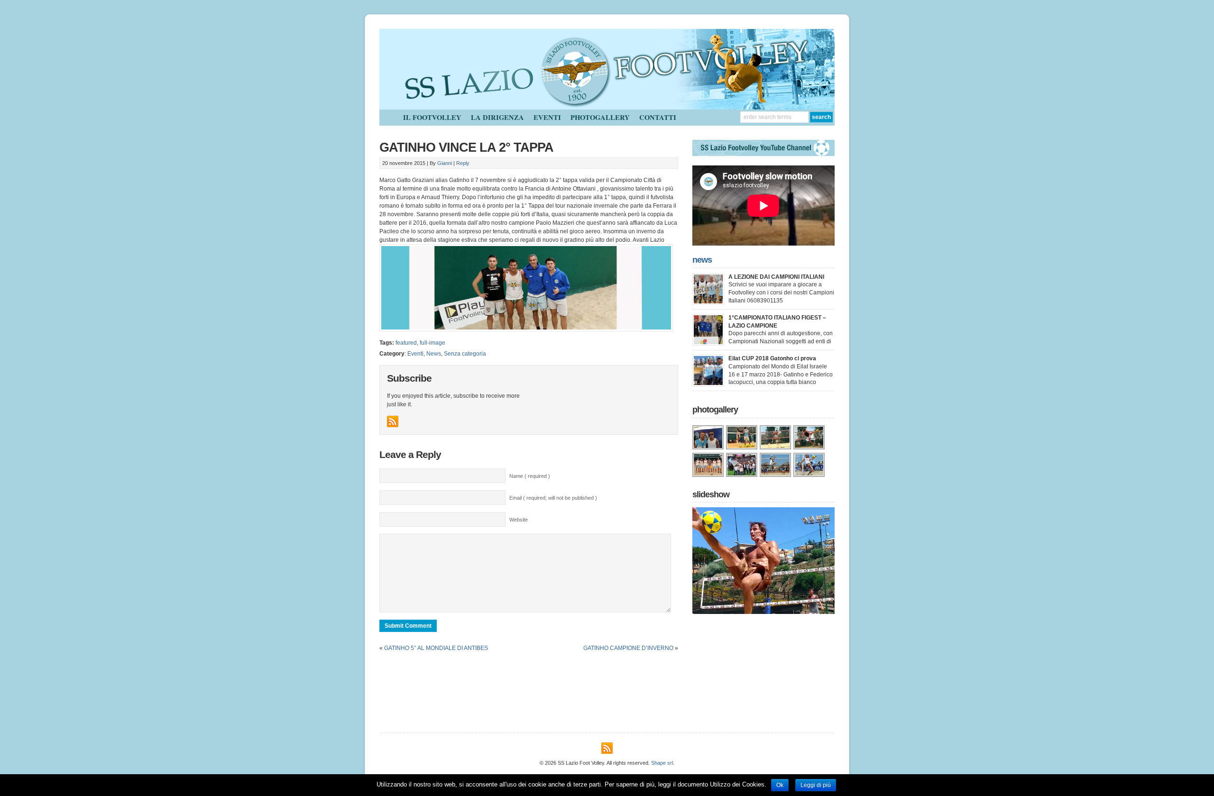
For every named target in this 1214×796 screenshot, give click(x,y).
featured (406, 342)
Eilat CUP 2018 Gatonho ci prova (772, 358)
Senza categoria (465, 353)
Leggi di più (815, 785)
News (433, 353)
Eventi (415, 353)
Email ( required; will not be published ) (553, 498)
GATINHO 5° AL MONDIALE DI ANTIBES (436, 648)
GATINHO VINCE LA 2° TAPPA (466, 147)
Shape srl (662, 763)
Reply (462, 163)
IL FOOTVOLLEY (432, 117)
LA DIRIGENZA (497, 117)
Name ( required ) (529, 476)
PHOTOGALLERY (600, 117)
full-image (432, 342)
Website (518, 519)
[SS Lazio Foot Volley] (607, 107)
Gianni (444, 163)
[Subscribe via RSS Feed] (392, 421)
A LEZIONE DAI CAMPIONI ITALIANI (776, 277)
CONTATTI (657, 117)
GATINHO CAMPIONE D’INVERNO (628, 648)
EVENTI (547, 117)
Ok (779, 785)
